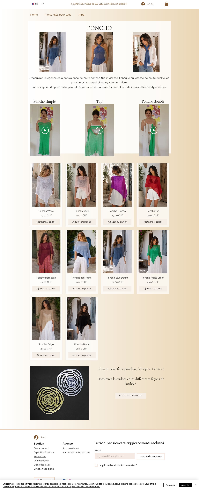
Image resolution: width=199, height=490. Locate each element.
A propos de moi (71, 448)
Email (98, 450)
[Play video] (45, 130)
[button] (166, 4)
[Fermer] (195, 485)
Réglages (170, 485)
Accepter (185, 485)
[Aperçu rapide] (46, 185)
